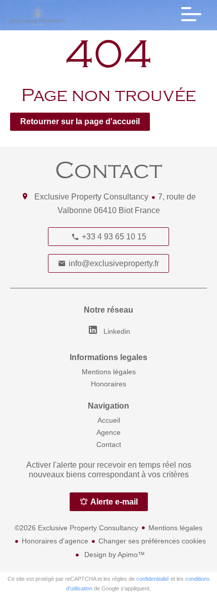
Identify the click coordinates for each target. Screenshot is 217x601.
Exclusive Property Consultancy (91, 196)
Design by (113, 554)
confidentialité (152, 579)
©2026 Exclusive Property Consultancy (76, 528)
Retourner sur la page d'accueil (80, 121)
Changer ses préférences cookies (152, 541)
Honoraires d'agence (55, 541)
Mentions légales (175, 528)
